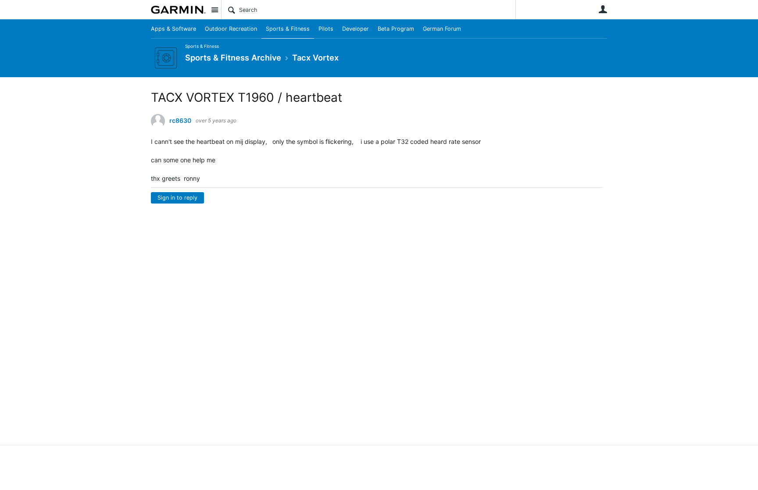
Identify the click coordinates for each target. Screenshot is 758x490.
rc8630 (180, 120)
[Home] (178, 10)
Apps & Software (173, 28)
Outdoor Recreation (231, 28)
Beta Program (396, 28)
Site (214, 9)
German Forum (442, 28)
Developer (355, 28)
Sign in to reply (177, 197)
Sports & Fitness (288, 28)
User (602, 9)
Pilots (325, 28)
